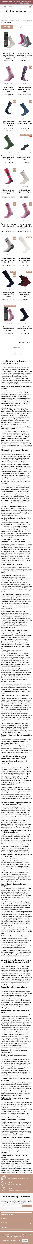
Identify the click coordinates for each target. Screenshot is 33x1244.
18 (27, 342)
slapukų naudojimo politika (14, 1240)
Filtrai (6, 27)
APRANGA (18, 20)
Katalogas (11, 20)
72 (31, 342)
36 (29, 342)
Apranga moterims (27, 20)
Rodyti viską (16, 347)
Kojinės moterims (6, 22)
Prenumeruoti (27, 1205)
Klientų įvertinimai (24, 3)
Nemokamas (5, 1)
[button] (22, 27)
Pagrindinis (4, 20)
